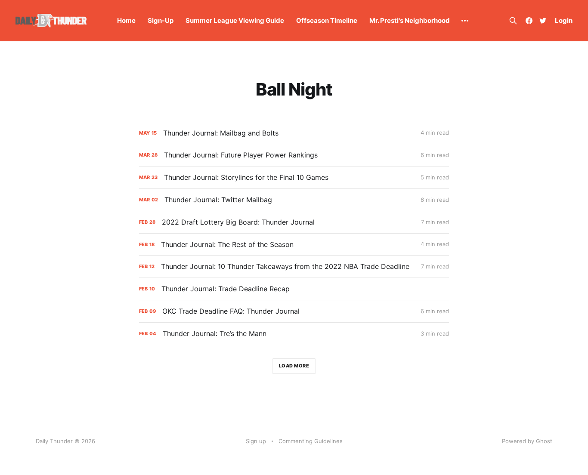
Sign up (256, 441)
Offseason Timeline (326, 20)
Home (126, 20)
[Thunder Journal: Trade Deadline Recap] (294, 289)
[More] (464, 20)
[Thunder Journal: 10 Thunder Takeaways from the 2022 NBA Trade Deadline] (294, 267)
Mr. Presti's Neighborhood (409, 20)
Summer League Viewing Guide (235, 20)
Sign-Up (160, 20)
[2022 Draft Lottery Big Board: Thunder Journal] (294, 222)
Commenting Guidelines (311, 441)
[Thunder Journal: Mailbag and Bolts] (294, 133)
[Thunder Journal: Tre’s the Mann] (294, 334)
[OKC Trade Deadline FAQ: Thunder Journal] (294, 311)
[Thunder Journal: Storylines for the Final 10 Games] (294, 177)
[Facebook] (529, 20)
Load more (294, 366)
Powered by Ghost (527, 441)
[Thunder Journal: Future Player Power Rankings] (294, 155)
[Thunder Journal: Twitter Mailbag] (294, 200)
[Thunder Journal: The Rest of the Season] (294, 245)
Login (564, 20)
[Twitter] (542, 20)
